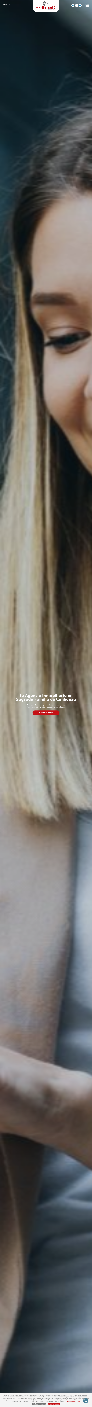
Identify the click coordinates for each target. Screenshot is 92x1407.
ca (6, 4)
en (9, 4)
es (4, 4)
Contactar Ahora (46, 713)
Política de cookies (73, 1401)
